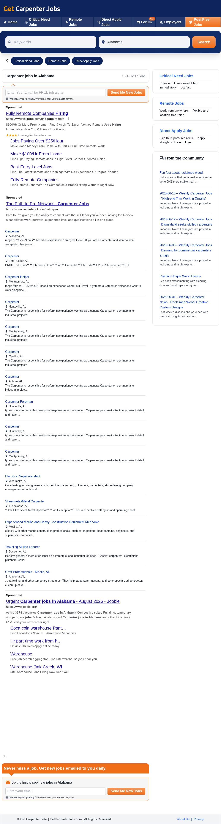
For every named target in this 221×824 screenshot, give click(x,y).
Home (12, 22)
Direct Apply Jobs (111, 22)
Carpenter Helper (17, 277)
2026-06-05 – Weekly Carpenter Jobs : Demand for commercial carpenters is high (185, 250)
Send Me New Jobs (126, 92)
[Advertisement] (75, 714)
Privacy (199, 819)
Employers (173, 22)
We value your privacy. (22, 99)
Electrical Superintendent (22, 476)
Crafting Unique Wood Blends (180, 276)
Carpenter (12, 231)
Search (203, 42)
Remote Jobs (75, 22)
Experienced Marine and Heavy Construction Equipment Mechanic (52, 522)
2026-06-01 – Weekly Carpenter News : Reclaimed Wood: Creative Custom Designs (183, 302)
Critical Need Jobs (39, 22)
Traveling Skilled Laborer (22, 547)
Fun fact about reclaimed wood (181, 172)
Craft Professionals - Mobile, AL (27, 572)
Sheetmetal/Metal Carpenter (25, 501)
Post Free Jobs (202, 22)
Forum (146, 22)
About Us (183, 819)
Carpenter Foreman (19, 401)
